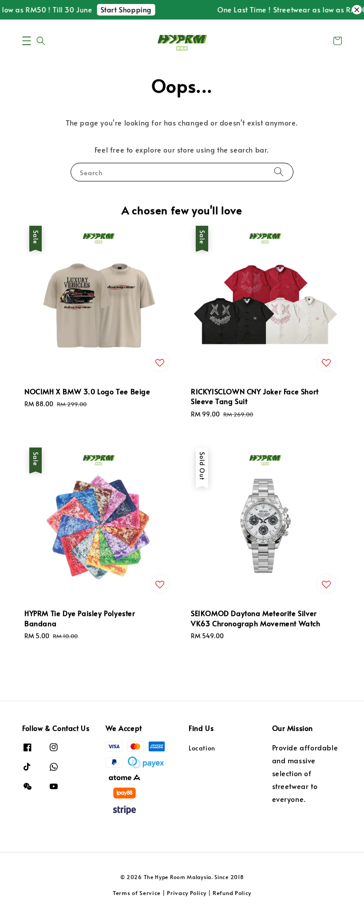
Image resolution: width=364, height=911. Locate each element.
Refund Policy (232, 893)
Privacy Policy (186, 893)
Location (202, 748)
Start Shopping (122, 9)
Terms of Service (137, 893)
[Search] (279, 172)
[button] (26, 41)
